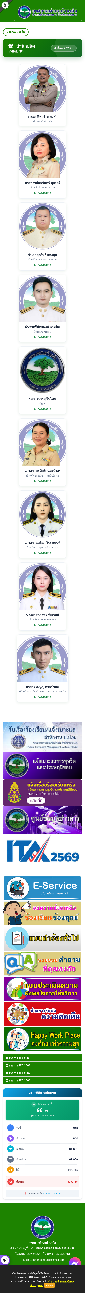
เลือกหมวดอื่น (17, 32)
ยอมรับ (49, 1285)
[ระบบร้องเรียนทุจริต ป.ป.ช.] (5, 1260)
